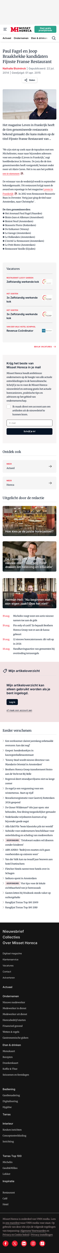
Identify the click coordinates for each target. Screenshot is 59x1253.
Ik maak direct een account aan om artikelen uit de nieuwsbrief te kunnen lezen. (31, 410)
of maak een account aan (19, 710)
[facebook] (6, 1243)
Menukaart (9, 1051)
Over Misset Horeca (20, 943)
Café (5, 1198)
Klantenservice (10, 959)
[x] (15, 1243)
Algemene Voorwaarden (33, 1230)
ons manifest (12, 1222)
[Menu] (5, 29)
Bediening (9, 1089)
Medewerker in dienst (14, 1008)
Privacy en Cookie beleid (16, 1234)
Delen (32, 80)
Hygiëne (7, 1107)
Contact (7, 971)
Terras (7, 1114)
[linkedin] (24, 1243)
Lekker (6, 1173)
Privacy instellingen (42, 1234)
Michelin (7, 1162)
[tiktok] (42, 1243)
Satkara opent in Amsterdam (21, 878)
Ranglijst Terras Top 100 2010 (21, 907)
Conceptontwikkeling (14, 1135)
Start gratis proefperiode (45, 29)
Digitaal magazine (12, 953)
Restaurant (9, 1192)
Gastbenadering (11, 1095)
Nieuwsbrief (13, 931)
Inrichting (8, 1141)
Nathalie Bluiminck (14, 68)
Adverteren (9, 977)
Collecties (11, 937)
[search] (53, 38)
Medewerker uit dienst (15, 1014)
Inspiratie (8, 1181)
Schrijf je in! (29, 431)
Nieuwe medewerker (14, 1002)
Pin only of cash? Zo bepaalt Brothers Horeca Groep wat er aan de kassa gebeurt (33, 630)
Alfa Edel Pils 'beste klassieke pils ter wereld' (29, 826)
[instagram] (33, 1243)
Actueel (7, 987)
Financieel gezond (12, 1025)
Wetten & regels (11, 1031)
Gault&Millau (10, 1168)
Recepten (8, 1057)
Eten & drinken (12, 1045)
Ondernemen (11, 996)
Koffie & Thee (10, 1068)
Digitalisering (10, 1101)
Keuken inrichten (12, 1129)
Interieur (8, 1123)
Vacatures (8, 965)
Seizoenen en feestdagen (16, 1074)
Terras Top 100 (12, 1156)
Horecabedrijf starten (14, 1020)
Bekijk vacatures (43, 347)
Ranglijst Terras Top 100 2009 (21, 902)
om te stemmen (11, 173)
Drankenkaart (10, 1062)
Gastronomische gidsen (15, 1037)
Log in (12, 702)
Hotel (5, 1204)
